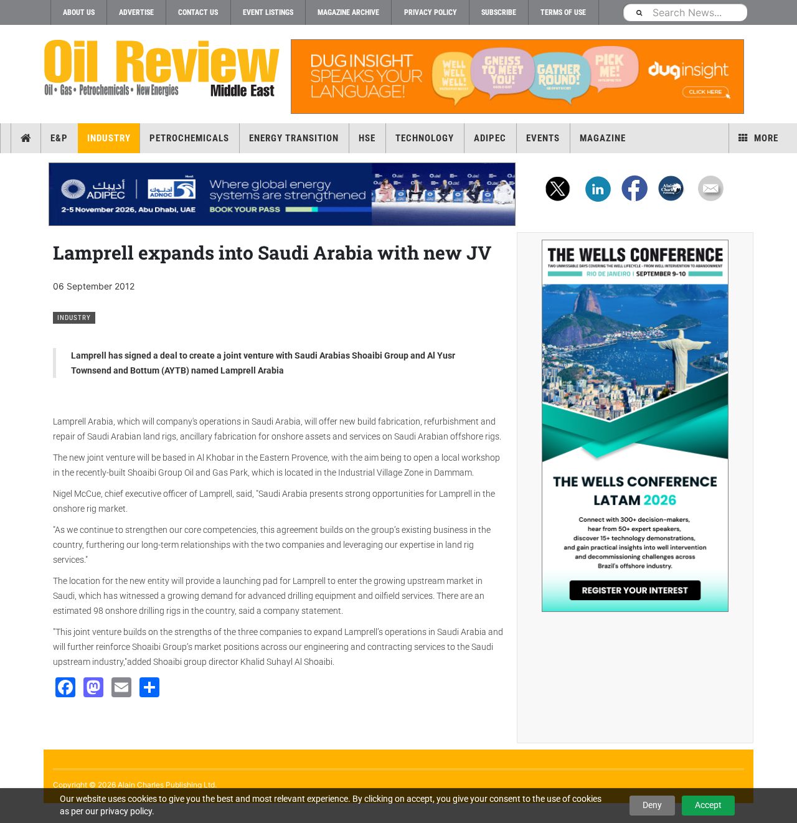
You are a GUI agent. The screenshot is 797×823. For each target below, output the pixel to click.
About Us (79, 12)
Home (25, 138)
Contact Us (198, 12)
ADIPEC (490, 138)
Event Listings (268, 12)
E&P (59, 138)
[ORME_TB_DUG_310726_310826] (517, 76)
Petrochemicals (189, 138)
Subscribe (498, 12)
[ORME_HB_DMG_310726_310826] (282, 194)
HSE (367, 138)
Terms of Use (563, 12)
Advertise (136, 12)
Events (543, 138)
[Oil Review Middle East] (162, 68)
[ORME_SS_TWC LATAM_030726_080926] (635, 426)
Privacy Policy (430, 12)
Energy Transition (294, 138)
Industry (109, 138)
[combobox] (685, 12)
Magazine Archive (348, 12)
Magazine (603, 138)
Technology (424, 138)
